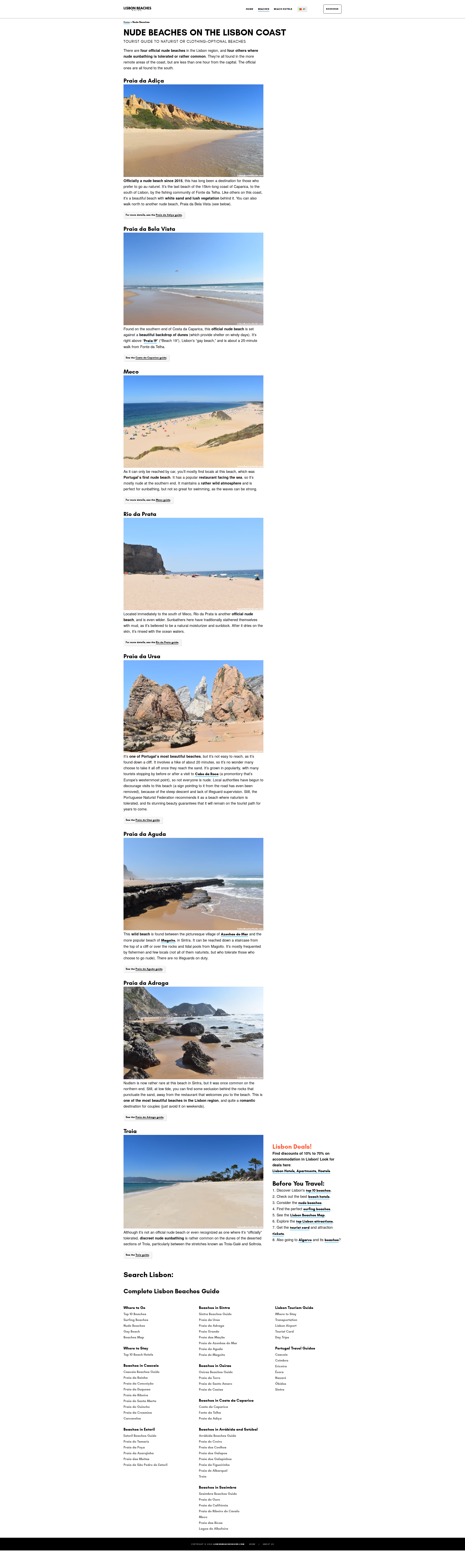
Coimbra (281, 1360)
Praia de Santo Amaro (215, 1384)
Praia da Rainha (136, 1378)
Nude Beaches (134, 1326)
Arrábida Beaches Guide (217, 1436)
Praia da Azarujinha (139, 1453)
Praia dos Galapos (213, 1453)
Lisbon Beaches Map (307, 1215)
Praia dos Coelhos (212, 1447)
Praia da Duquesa (137, 1389)
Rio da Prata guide (167, 642)
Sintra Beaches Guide (215, 1314)
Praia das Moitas (136, 1459)
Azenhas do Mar (234, 934)
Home (249, 9)
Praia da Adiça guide (169, 214)
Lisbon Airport (285, 1326)
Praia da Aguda (211, 1349)
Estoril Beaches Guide (140, 1436)
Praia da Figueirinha (214, 1465)
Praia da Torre (209, 1378)
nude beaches (310, 1203)
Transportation (286, 1320)
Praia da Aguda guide (149, 968)
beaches (332, 1240)
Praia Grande (209, 1331)
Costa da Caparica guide (151, 357)
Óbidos (280, 1384)
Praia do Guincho (137, 1407)
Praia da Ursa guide (148, 820)
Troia (202, 1476)
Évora (279, 1372)
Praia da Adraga (211, 1326)
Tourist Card (284, 1331)
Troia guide (142, 1254)
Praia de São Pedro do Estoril (145, 1465)
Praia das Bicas (211, 1523)
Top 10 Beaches (135, 1314)
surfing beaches (316, 1209)
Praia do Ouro (209, 1500)
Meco (203, 1517)
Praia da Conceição (138, 1383)
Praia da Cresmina (138, 1413)
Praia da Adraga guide (149, 1117)
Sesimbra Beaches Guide (218, 1494)
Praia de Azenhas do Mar (218, 1343)
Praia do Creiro (210, 1442)
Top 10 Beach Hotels (138, 1355)
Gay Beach (132, 1331)
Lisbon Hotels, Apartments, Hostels (301, 1171)
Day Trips (282, 1337)
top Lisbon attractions (314, 1221)
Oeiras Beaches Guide (216, 1372)
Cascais (281, 1355)
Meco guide (163, 499)
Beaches (263, 9)
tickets (278, 1233)
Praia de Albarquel (213, 1471)
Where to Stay (285, 1314)
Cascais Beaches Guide (141, 1372)
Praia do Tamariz (136, 1442)
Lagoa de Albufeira (213, 1529)
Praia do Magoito (212, 1355)
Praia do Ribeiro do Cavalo (219, 1511)
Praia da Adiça (210, 1418)
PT (304, 9)
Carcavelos (132, 1418)
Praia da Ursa (209, 1320)
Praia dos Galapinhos (215, 1459)
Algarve (305, 1240)
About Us (268, 1544)
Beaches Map (134, 1337)
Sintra (279, 1389)
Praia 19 (150, 340)
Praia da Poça (134, 1447)
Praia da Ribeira (136, 1395)
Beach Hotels (283, 9)
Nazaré (280, 1378)
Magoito (168, 940)
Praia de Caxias (211, 1389)
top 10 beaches (318, 1190)
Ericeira (281, 1366)
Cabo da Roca (207, 774)
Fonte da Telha (210, 1413)
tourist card (300, 1227)
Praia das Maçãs (212, 1337)
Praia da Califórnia (213, 1505)
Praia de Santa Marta (140, 1401)
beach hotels (318, 1196)
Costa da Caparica (213, 1407)
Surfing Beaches (136, 1320)
